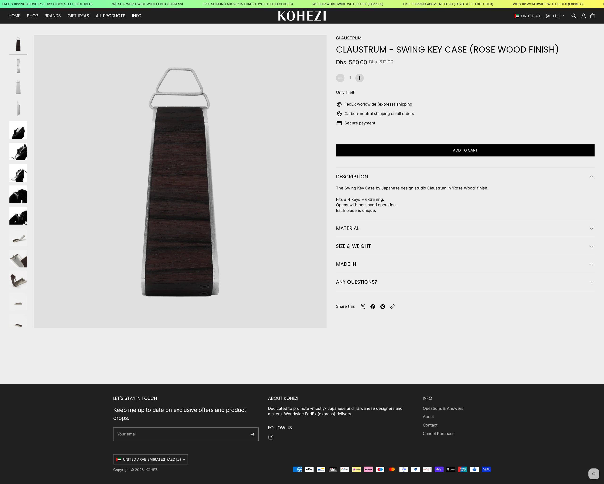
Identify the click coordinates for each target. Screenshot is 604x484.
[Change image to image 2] (18, 65)
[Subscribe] (252, 434)
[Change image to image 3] (18, 87)
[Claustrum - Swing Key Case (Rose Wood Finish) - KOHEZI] (180, 181)
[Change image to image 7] (18, 173)
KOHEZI (152, 470)
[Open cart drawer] (592, 16)
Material (347, 228)
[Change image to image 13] (18, 301)
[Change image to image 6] (18, 151)
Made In (346, 264)
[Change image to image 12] (18, 280)
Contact (430, 425)
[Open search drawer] (574, 16)
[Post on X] (363, 306)
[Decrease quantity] (340, 78)
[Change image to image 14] (18, 323)
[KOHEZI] (302, 16)
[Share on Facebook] (373, 306)
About (428, 416)
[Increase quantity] (359, 78)
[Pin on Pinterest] (382, 306)
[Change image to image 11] (18, 258)
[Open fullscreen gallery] (317, 319)
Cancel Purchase (439, 433)
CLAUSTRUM (348, 38)
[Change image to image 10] (18, 237)
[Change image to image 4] (18, 108)
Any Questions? (356, 282)
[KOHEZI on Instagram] (271, 437)
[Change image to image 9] (18, 216)
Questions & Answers (443, 408)
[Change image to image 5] (18, 130)
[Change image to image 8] (18, 194)
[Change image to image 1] (18, 44)
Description (352, 176)
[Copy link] (392, 306)
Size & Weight (353, 246)
